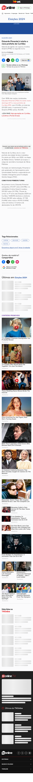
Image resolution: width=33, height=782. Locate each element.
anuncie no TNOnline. (21, 148)
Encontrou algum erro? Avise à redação (16, 247)
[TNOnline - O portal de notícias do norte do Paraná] (8, 8)
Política (5, 243)
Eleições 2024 (16, 19)
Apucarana (7, 13)
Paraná (27, 13)
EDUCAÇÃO (15, 240)
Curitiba (5, 240)
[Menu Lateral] (2, 13)
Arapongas (14, 13)
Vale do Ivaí (21, 13)
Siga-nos (24, 60)
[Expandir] (30, 769)
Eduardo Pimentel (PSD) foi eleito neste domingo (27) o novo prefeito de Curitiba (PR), (16, 103)
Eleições (25, 240)
